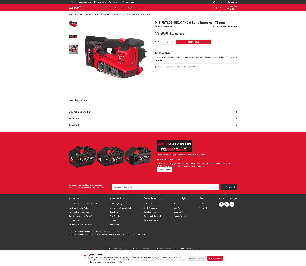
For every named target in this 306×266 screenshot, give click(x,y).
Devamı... (159, 60)
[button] (85, 54)
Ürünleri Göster (164, 170)
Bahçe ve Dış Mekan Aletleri (79, 212)
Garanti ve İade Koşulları (153, 216)
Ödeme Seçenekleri (80, 111)
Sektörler (132, 8)
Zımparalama (106, 14)
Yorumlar (74, 118)
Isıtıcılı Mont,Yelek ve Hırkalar (121, 208)
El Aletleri (113, 220)
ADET (157, 42)
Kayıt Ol (227, 186)
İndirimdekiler (179, 212)
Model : (225, 26)
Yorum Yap (182, 67)
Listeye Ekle (160, 67)
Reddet (137, 260)
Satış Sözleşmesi (150, 212)
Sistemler (119, 8)
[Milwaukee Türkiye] (81, 7)
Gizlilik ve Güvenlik (151, 220)
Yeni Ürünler (178, 208)
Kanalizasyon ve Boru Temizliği (80, 216)
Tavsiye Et (171, 67)
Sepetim (177, 220)
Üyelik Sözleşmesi (150, 208)
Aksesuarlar (114, 224)
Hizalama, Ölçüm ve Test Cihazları (82, 224)
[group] (116, 54)
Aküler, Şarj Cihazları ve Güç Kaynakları (84, 204)
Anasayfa (72, 14)
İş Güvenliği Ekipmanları (119, 204)
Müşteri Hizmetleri (181, 216)
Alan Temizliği (115, 216)
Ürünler (104, 8)
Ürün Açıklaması (78, 100)
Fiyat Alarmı (194, 67)
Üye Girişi (203, 208)
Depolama (114, 212)
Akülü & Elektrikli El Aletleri (88, 14)
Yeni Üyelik (203, 204)
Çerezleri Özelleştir (196, 258)
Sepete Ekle (193, 42)
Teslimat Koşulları (150, 204)
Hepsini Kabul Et (215, 258)
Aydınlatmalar (74, 220)
